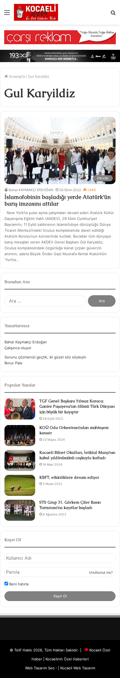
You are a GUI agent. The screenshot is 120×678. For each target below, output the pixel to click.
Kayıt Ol (60, 596)
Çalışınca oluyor (18, 348)
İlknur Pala (13, 363)
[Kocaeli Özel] (36, 12)
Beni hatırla (18, 584)
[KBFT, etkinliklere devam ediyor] (19, 485)
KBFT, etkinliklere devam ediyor (69, 477)
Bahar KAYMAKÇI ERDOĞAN (31, 190)
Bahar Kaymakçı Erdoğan (25, 342)
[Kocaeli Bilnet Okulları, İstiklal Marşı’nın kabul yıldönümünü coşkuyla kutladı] (19, 460)
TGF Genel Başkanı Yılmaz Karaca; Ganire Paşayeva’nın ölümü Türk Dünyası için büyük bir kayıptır (77, 406)
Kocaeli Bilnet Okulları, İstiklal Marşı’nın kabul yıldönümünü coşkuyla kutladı (77, 455)
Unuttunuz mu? (101, 572)
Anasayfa (16, 76)
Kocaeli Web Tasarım (77, 668)
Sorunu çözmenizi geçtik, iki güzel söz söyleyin (45, 357)
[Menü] (7, 14)
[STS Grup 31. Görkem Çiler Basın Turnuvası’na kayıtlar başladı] (19, 510)
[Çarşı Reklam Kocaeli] (60, 37)
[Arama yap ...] (113, 14)
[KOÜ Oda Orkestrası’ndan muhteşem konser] (19, 435)
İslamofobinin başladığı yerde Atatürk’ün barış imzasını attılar (57, 200)
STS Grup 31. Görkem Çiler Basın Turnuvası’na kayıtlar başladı (70, 505)
